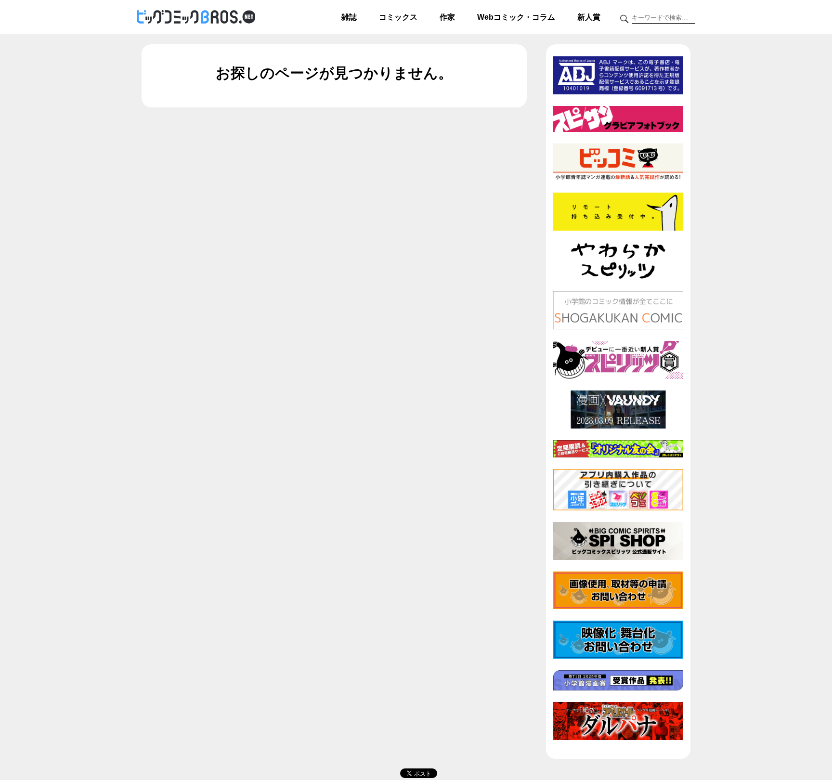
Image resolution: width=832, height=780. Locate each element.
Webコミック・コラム (516, 17)
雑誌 (349, 17)
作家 (447, 17)
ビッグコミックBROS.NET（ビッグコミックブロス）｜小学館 (196, 17)
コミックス (398, 17)
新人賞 (588, 17)
